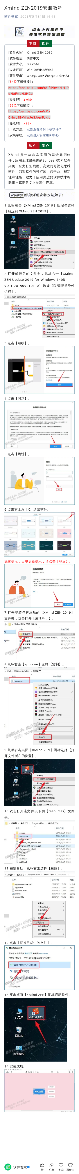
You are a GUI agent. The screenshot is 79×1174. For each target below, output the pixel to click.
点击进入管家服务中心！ (44, 135)
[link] (22, 1167)
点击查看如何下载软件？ (44, 129)
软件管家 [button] (11, 16)
